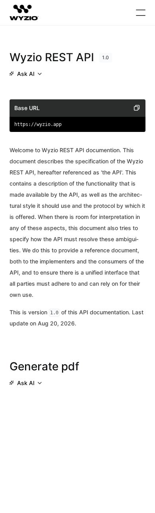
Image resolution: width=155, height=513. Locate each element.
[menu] (25, 74)
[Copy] (137, 108)
